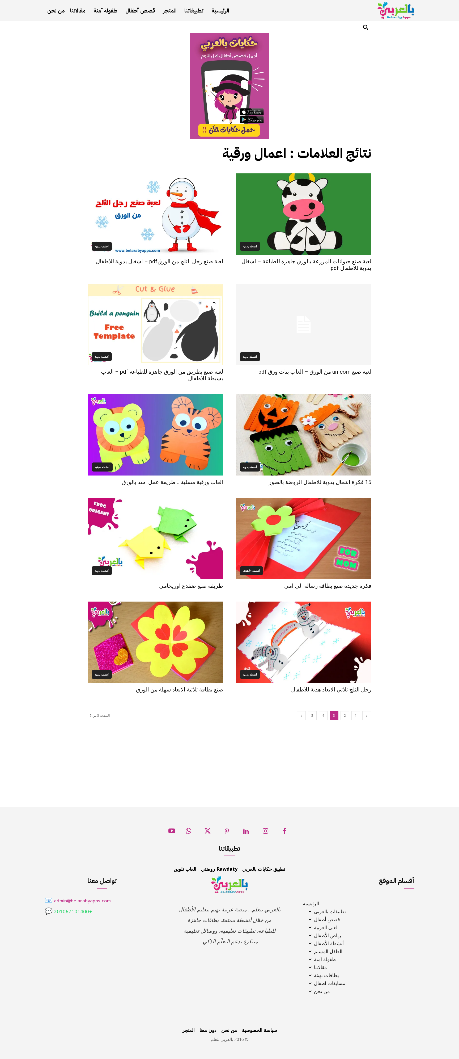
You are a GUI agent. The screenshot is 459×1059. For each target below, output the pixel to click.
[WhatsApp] (188, 832)
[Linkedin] (246, 832)
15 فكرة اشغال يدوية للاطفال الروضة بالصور (320, 482)
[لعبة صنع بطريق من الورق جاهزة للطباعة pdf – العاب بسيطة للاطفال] (155, 324)
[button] (365, 27)
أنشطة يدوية (250, 246)
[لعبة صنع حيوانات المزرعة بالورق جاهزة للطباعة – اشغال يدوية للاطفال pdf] (303, 214)
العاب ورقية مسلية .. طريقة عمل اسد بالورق (172, 482)
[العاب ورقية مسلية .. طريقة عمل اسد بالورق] (155, 435)
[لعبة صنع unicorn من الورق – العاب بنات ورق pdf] (303, 324)
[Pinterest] (227, 832)
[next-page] (301, 715)
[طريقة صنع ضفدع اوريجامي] (155, 538)
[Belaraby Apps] (395, 10)
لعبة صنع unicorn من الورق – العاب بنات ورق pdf (314, 372)
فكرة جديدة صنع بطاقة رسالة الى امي (327, 586)
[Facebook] (284, 832)
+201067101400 (73, 912)
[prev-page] (366, 715)
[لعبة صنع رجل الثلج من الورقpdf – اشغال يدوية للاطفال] (155, 214)
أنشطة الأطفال (251, 571)
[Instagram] (265, 832)
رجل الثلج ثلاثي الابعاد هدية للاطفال (331, 689)
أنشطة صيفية (102, 467)
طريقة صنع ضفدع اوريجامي (191, 586)
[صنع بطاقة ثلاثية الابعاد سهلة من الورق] (155, 642)
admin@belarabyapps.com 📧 (78, 901)
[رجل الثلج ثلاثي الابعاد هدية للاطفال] (303, 642)
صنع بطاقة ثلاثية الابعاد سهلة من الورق (179, 689)
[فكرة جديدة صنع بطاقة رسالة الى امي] (303, 538)
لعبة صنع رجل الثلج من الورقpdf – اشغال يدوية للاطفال (159, 261)
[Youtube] (171, 832)
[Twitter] (207, 832)
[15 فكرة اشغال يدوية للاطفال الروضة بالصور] (303, 435)
